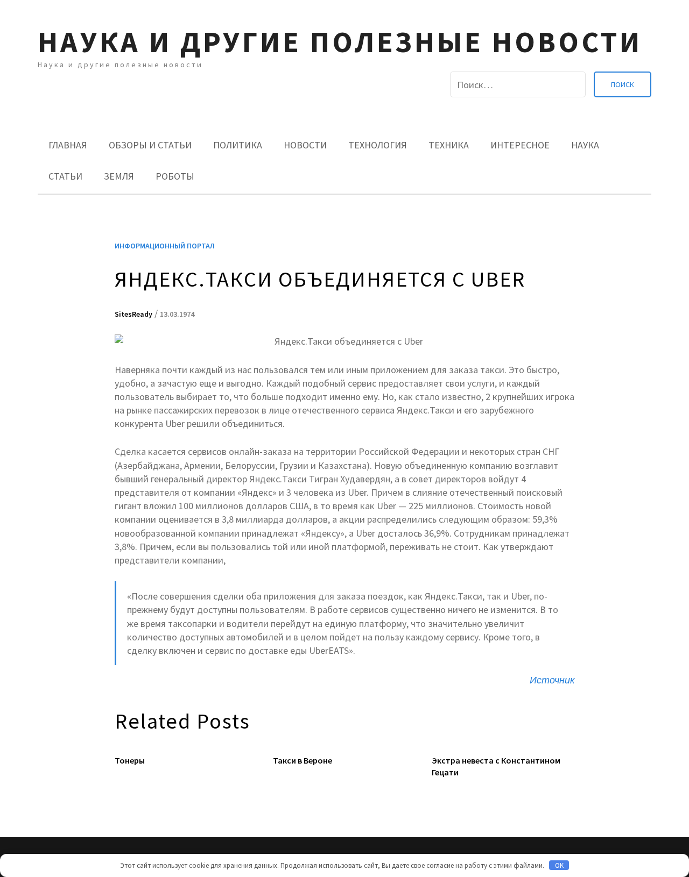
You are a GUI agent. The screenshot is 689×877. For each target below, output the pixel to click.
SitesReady (133, 314)
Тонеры (130, 760)
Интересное (520, 145)
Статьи (65, 176)
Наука (585, 145)
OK (559, 865)
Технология (377, 145)
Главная (67, 145)
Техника (448, 145)
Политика (237, 145)
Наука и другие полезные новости (340, 41)
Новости (305, 145)
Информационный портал (165, 246)
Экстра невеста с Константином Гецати (496, 766)
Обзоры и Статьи (150, 145)
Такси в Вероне (302, 760)
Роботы (175, 176)
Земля (119, 176)
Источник (552, 680)
